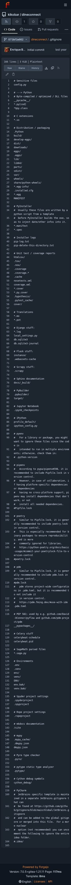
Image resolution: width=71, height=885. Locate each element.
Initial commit (35, 49)
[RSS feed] (6, 21)
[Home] (7, 4)
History (35, 68)
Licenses (39, 881)
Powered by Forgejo (36, 867)
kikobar (13, 14)
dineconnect (31, 14)
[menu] (25, 881)
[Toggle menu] (65, 4)
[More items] (66, 29)
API (50, 881)
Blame (22, 68)
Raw (9, 68)
